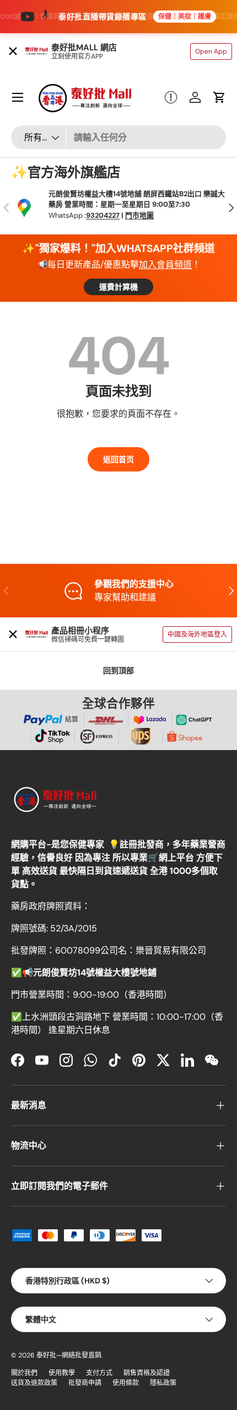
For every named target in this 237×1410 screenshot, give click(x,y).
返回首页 (118, 459)
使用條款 (125, 1382)
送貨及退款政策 (34, 1382)
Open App (211, 51)
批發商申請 (84, 1382)
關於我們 (24, 1373)
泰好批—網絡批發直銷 (68, 1355)
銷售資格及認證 (146, 1373)
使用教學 (62, 1373)
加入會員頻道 (165, 264)
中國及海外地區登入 (197, 634)
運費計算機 (118, 287)
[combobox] (118, 137)
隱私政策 (163, 1382)
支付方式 (99, 1373)
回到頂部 (118, 670)
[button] (219, 97)
